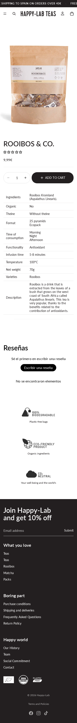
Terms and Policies (38, 703)
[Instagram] (38, 713)
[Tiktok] (46, 713)
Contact (8, 667)
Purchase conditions (17, 604)
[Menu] (5, 14)
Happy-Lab (43, 695)
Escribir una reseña (38, 368)
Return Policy (12, 623)
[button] (12, 152)
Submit (69, 530)
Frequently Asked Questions (22, 617)
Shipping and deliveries (18, 610)
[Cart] (72, 13)
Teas (6, 553)
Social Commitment (16, 661)
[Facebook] (31, 713)
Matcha (8, 573)
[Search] (14, 13)
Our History (11, 648)
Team (6, 654)
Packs (7, 579)
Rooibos (8, 566)
